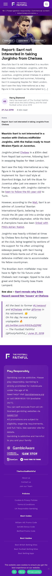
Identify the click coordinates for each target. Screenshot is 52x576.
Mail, (35, 202)
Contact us (26, 482)
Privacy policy (34, 572)
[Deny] (48, 568)
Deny (22, 572)
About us (26, 478)
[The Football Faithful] (19, 4)
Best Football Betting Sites (26, 549)
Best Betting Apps (26, 553)
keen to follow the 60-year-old (23, 191)
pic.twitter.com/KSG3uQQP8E (23, 325)
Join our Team (26, 486)
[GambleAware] (24, 447)
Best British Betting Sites (26, 545)
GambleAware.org (34, 394)
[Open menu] (5, 4)
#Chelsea (16, 309)
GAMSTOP (12, 415)
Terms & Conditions (26, 504)
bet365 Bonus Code (26, 527)
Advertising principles (26, 13)
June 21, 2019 (36, 333)
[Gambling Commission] (12, 453)
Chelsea (24, 152)
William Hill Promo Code (26, 522)
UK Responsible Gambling (26, 509)
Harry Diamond (17, 98)
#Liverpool (39, 305)
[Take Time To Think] (30, 459)
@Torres (36, 309)
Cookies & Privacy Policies (26, 500)
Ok (14, 572)
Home (4, 118)
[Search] (46, 4)
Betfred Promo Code (26, 531)
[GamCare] (12, 459)
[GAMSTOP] (29, 453)
